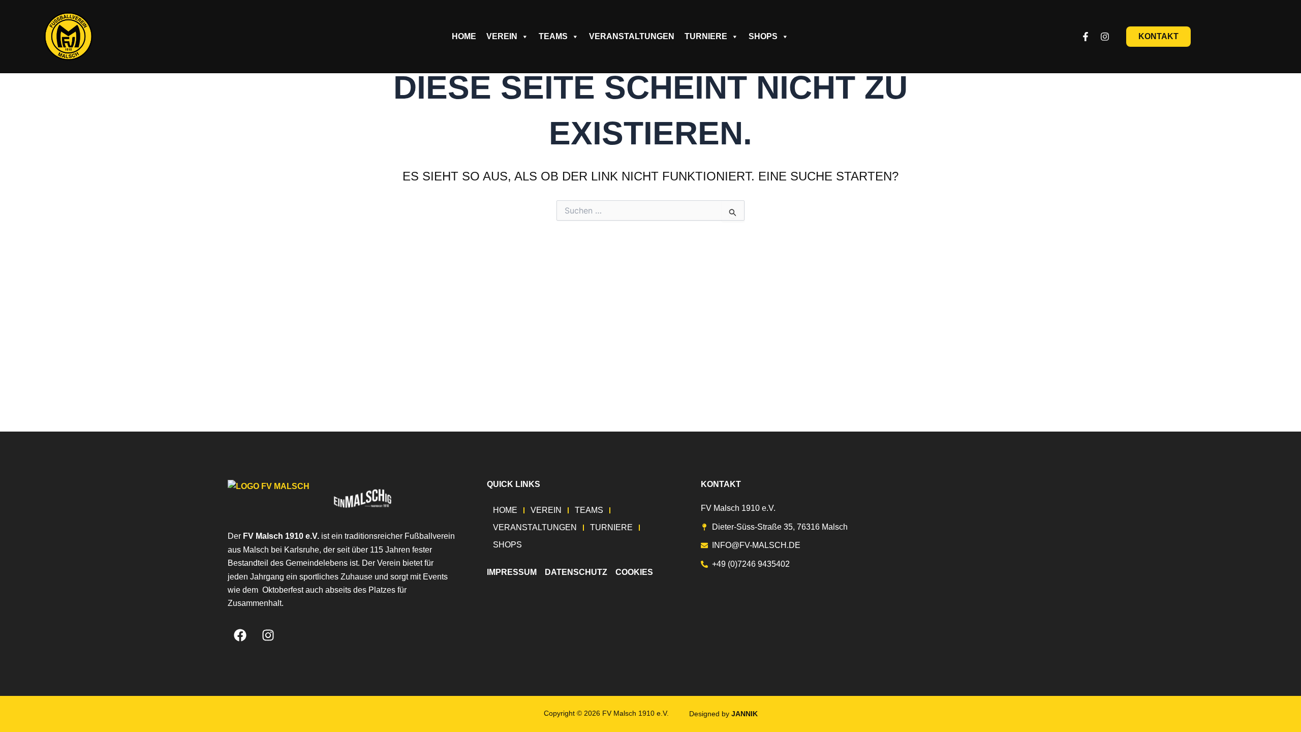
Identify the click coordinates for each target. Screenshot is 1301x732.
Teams (553, 36)
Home (464, 36)
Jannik (744, 714)
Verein (501, 36)
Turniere (706, 36)
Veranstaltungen (631, 36)
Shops (763, 36)
